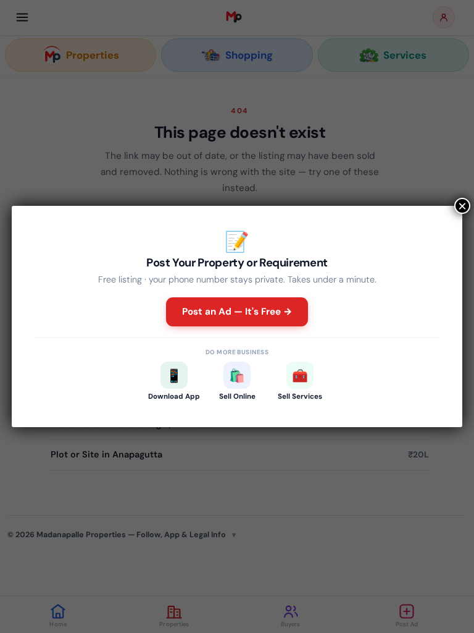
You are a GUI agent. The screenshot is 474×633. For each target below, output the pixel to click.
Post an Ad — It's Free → (237, 311)
